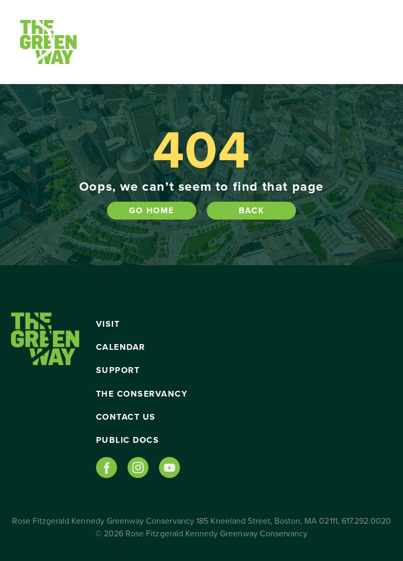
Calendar (120, 347)
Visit (108, 324)
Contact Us (126, 417)
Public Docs (128, 440)
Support (118, 370)
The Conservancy (142, 394)
